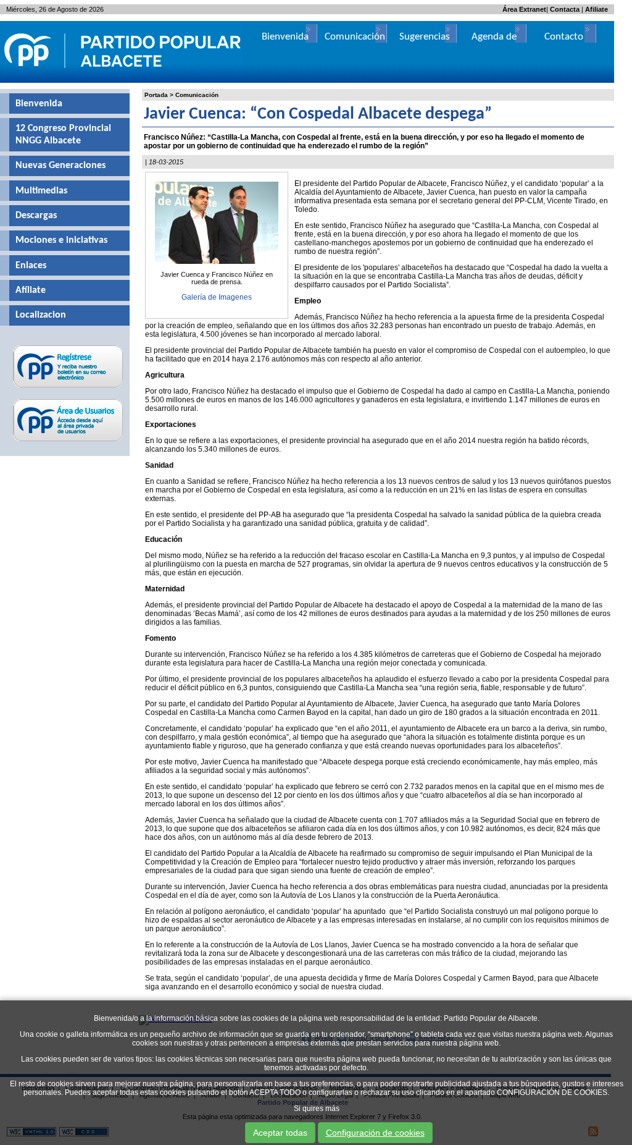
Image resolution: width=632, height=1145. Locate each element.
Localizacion (40, 315)
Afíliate (30, 290)
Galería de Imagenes (216, 297)
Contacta (565, 9)
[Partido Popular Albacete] (123, 80)
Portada (156, 94)
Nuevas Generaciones (60, 166)
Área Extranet (524, 9)
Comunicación (196, 94)
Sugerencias (424, 37)
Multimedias (41, 191)
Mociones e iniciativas (61, 240)
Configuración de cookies (375, 1133)
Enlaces (30, 266)
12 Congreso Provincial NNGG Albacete (63, 135)
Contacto (563, 37)
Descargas (36, 216)
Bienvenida (38, 104)
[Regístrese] (68, 387)
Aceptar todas (280, 1133)
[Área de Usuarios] (68, 441)
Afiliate (596, 9)
